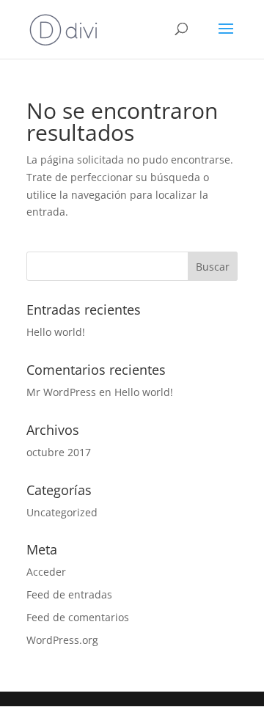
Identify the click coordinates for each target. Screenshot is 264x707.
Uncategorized (62, 512)
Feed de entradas (69, 594)
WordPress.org (62, 640)
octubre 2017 (58, 452)
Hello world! (55, 332)
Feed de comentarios (77, 617)
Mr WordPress (61, 392)
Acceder (46, 572)
